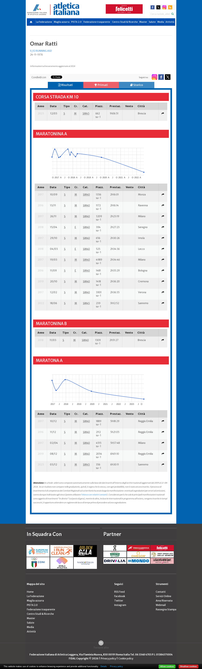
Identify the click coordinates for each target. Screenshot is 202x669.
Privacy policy (108, 658)
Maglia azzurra (61, 22)
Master (143, 22)
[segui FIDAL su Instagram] (154, 77)
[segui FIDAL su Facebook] (161, 77)
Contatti (161, 591)
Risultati (67, 85)
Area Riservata (164, 600)
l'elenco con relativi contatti (94, 494)
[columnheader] (41, 106)
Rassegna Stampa (166, 609)
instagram (164, 7)
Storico (138, 85)
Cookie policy (125, 658)
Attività (170, 22)
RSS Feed (119, 591)
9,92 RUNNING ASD (41, 50)
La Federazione (44, 22)
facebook (152, 7)
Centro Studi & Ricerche (125, 22)
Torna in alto (101, 647)
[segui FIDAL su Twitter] (167, 77)
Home (30, 591)
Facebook (119, 596)
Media (160, 22)
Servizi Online (163, 596)
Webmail (161, 605)
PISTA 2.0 (76, 22)
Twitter (118, 600)
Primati (102, 85)
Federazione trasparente (96, 22)
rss (170, 7)
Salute (152, 22)
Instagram (120, 605)
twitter (158, 7)
